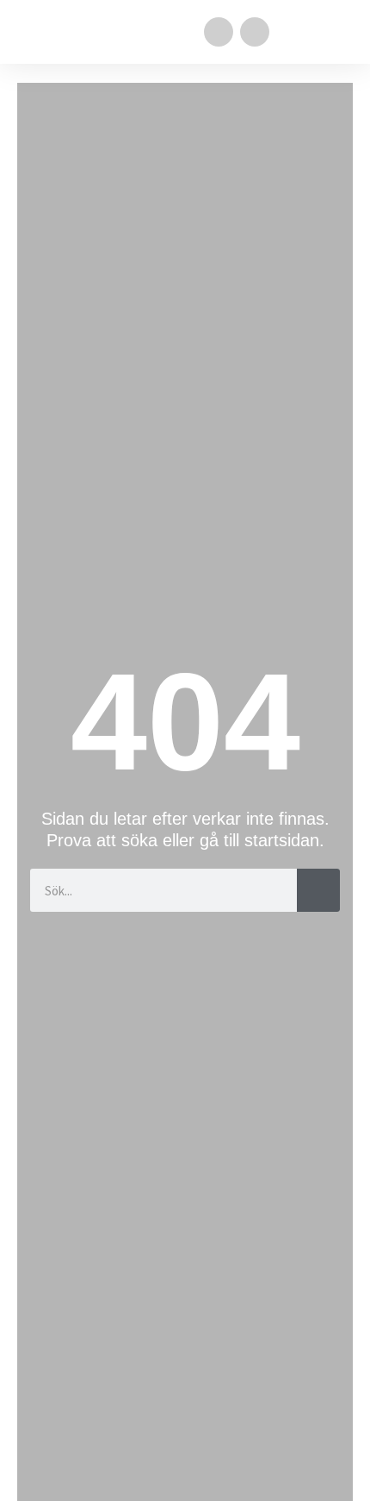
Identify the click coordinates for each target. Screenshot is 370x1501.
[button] (341, 32)
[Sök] (318, 890)
